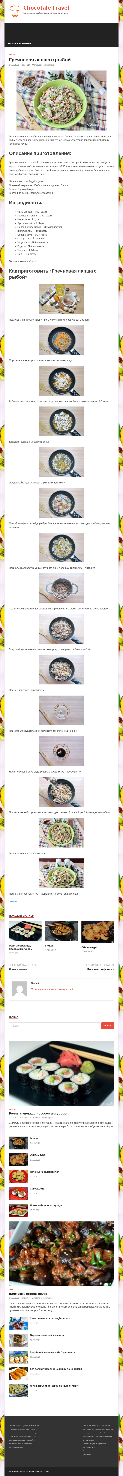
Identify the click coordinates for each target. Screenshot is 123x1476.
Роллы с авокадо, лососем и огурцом (20, 947)
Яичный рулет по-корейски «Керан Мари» (54, 1385)
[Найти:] (61, 1025)
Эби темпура (89, 947)
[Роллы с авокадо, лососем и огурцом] (25, 942)
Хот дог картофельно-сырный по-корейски (56, 1368)
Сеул (11, 1289)
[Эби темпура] (97, 943)
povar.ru (13, 901)
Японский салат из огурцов (46, 1205)
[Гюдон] (61, 942)
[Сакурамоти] (18, 1199)
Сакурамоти (37, 1188)
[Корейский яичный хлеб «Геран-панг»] (18, 1362)
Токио (12, 54)
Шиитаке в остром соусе (28, 1293)
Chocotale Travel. (47, 7)
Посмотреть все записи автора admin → (54, 989)
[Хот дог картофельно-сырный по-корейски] (18, 1379)
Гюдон (49, 945)
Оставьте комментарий (43, 65)
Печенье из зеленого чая (44, 1171)
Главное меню (22, 43)
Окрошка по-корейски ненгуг (47, 1335)
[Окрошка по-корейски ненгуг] (18, 1345)
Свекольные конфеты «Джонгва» (50, 1318)
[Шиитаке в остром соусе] (61, 1286)
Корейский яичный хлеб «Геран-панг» (52, 1352)
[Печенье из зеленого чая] (18, 1182)
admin (27, 65)
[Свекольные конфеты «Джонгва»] (18, 1328)
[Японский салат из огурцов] (18, 1215)
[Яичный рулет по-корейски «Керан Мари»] (18, 1396)
